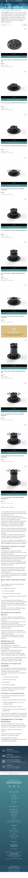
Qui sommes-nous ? (14, 830)
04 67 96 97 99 (18, 1)
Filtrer (24, 25)
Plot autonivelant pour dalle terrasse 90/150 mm (12, 456)
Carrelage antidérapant (14, 820)
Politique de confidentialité (14, 868)
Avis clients (14, 838)
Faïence (14, 802)
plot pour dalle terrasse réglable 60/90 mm (14, 230)
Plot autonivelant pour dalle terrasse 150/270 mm (12, 498)
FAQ (14, 833)
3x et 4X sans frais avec (12, 752)
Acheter (14, 54)
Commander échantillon (14, 56)
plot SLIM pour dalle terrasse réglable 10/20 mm (14, 60)
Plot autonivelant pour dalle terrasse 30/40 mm (12, 189)
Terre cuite (14, 801)
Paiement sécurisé (14, 831)
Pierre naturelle (14, 798)
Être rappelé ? (14, 848)
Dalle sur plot (14, 814)
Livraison (14, 828)
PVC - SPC (14, 799)
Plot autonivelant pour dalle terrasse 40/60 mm (12, 317)
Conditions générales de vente (14, 867)
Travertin (14, 817)
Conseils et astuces (14, 836)
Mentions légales (14, 866)
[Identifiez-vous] (24, 4)
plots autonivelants (6, 543)
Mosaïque (14, 796)
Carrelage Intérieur (14, 809)
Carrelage (14, 795)
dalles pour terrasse (6, 542)
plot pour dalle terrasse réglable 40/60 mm (14, 145)
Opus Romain (14, 815)
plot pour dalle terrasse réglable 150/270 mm (13, 371)
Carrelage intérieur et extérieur (14, 822)
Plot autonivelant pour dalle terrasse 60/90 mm (12, 414)
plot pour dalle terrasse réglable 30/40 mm (14, 103)
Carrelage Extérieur (14, 811)
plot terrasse (13, 741)
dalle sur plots (4, 19)
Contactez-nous (14, 834)
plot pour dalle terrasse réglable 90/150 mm (13, 274)
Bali (14, 818)
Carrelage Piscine (14, 812)
